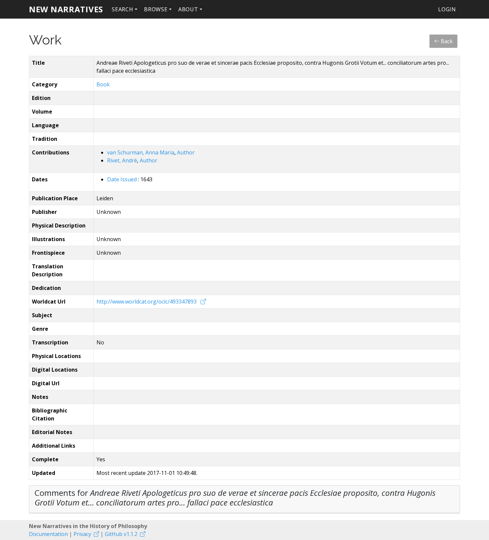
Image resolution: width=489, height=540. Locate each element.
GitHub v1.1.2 (121, 534)
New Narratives (66, 9)
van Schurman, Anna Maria (140, 152)
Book (103, 84)
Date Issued (122, 179)
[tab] (244, 499)
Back (446, 41)
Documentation (48, 534)
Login (447, 9)
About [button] (188, 9)
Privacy (82, 534)
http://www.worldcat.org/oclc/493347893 (147, 301)
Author (186, 152)
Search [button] (122, 9)
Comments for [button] (235, 497)
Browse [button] (156, 9)
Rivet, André (122, 160)
